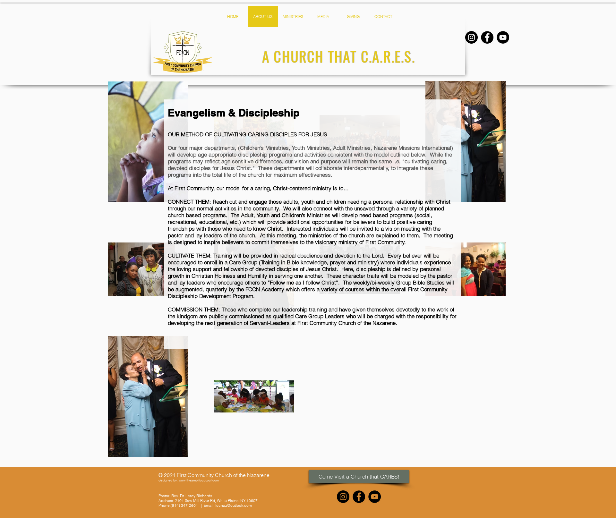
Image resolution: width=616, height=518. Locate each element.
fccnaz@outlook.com (233, 505)
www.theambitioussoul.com (199, 480)
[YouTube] (503, 37)
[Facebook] (487, 37)
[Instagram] (471, 37)
